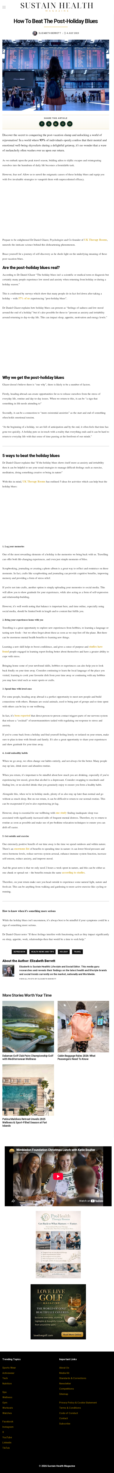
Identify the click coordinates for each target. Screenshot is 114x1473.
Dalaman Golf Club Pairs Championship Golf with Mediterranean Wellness (27, 1057)
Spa (4, 1392)
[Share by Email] (70, 124)
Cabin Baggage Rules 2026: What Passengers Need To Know (77, 1057)
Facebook (7, 1421)
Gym (4, 1402)
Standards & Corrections (72, 1378)
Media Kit (64, 1373)
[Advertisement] (55, 209)
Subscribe (64, 1423)
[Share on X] (49, 124)
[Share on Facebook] (42, 124)
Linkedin (6, 1442)
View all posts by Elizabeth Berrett (37, 979)
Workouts (7, 1407)
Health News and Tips (42, 952)
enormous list (21, 849)
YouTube (7, 1437)
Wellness (7, 1397)
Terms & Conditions (70, 1407)
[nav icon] (4, 7)
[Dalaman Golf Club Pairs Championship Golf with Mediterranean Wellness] (28, 1026)
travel (77, 952)
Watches (7, 1413)
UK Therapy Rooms (95, 240)
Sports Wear (9, 1367)
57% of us (24, 298)
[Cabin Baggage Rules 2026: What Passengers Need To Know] (83, 1026)
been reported (22, 715)
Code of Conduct (68, 1413)
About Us (64, 1367)
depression (19, 952)
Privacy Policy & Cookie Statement (78, 1402)
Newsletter (65, 1383)
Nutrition (7, 1383)
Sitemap (63, 1394)
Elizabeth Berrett (50, 33)
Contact (63, 1418)
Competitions (66, 1388)
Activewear (8, 1373)
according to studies (73, 872)
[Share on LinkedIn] (56, 124)
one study (61, 813)
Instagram (8, 1427)
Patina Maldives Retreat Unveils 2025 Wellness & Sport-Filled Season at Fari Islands (24, 1122)
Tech (5, 1378)
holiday (64, 952)
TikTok (6, 1448)
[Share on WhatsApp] (63, 124)
